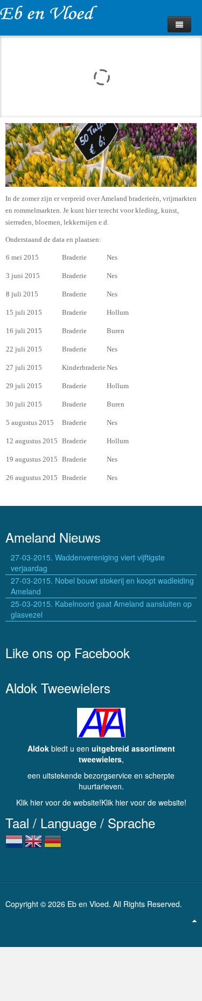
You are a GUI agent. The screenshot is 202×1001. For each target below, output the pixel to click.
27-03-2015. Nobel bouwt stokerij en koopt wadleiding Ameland (102, 586)
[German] (52, 845)
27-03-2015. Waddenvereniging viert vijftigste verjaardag (88, 562)
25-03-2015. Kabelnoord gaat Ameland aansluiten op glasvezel (101, 609)
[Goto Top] (194, 920)
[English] (33, 845)
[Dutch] (14, 845)
